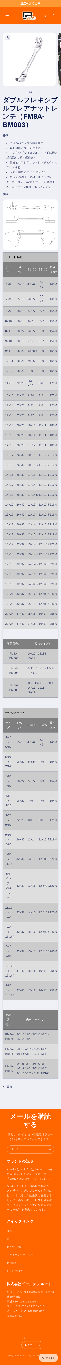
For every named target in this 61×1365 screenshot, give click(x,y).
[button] (7, 15)
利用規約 (12, 1263)
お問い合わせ (15, 1271)
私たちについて (16, 1247)
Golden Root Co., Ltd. (24, 1356)
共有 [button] (9, 1087)
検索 (9, 1231)
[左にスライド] (23, 92)
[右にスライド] (38, 92)
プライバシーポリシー (20, 1255)
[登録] (50, 1149)
